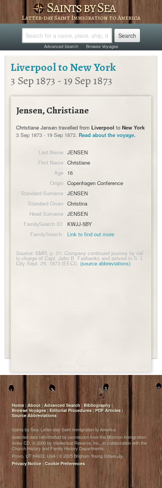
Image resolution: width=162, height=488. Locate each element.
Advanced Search (61, 46)
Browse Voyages (102, 46)
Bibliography (97, 405)
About (34, 405)
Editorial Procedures (71, 410)
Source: (25, 253)
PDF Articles (108, 410)
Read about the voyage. (107, 135)
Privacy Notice (26, 463)
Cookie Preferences (65, 463)
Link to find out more (90, 234)
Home (18, 405)
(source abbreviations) (105, 263)
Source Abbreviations (34, 415)
